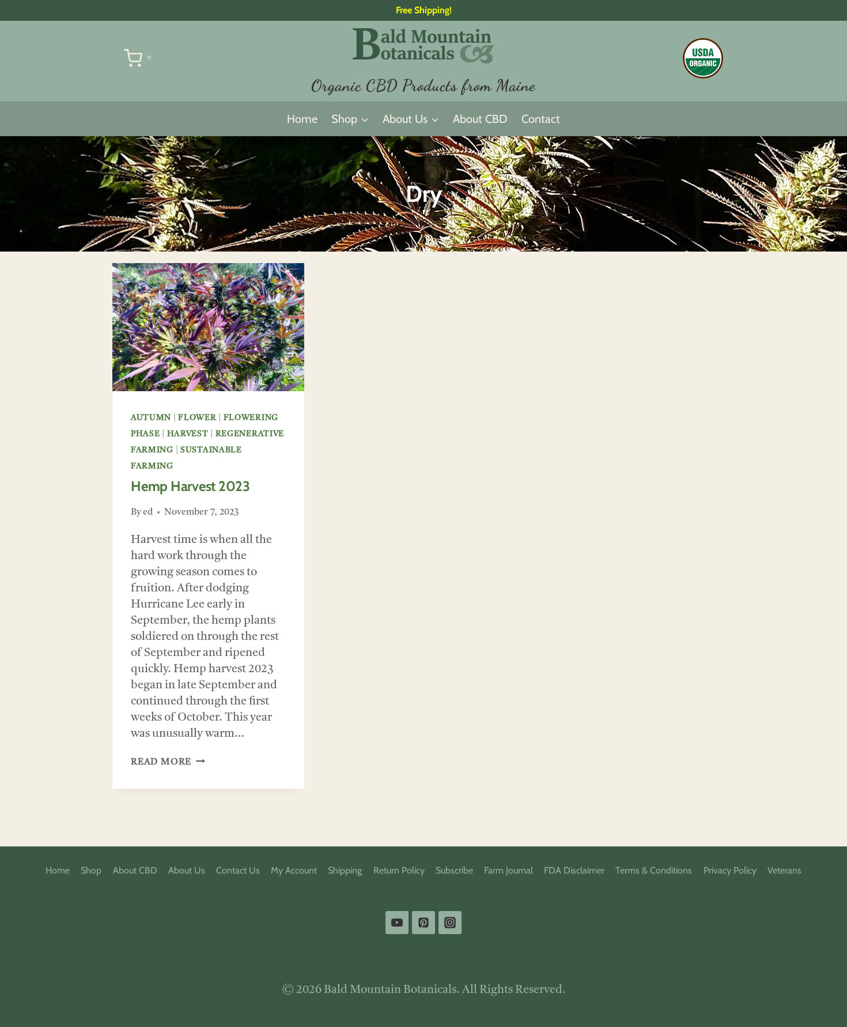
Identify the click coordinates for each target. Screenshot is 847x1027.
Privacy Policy (730, 870)
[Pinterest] (423, 922)
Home (302, 119)
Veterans (784, 870)
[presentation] (208, 327)
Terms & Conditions (653, 870)
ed (148, 512)
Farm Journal (508, 870)
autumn (151, 418)
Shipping (345, 870)
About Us (186, 870)
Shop (91, 870)
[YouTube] (397, 922)
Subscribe (454, 870)
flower (197, 418)
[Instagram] (450, 922)
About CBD (480, 119)
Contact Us (238, 870)
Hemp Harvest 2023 (190, 486)
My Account (294, 870)
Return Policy (399, 870)
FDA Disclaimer (574, 870)
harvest (188, 434)
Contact (540, 119)
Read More (168, 762)
